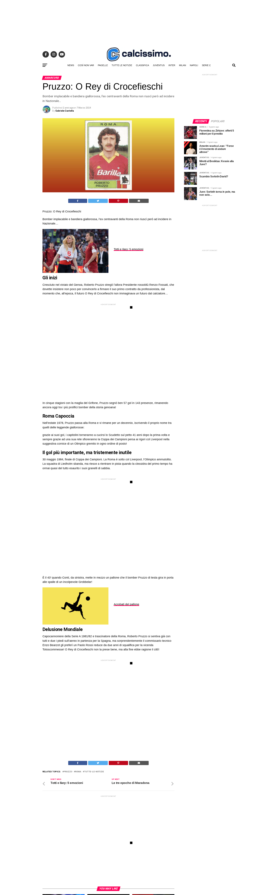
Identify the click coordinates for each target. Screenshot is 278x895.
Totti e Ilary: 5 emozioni (128, 249)
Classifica (142, 65)
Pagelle (103, 65)
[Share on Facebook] (77, 201)
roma (78, 772)
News (70, 65)
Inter (171, 65)
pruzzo (68, 772)
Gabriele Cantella (64, 111)
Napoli (194, 65)
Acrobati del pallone (126, 604)
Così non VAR (86, 65)
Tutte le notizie (122, 65)
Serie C (206, 65)
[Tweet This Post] (98, 201)
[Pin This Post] (118, 201)
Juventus (159, 65)
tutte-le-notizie (94, 772)
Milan (182, 65)
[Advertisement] (139, 22)
